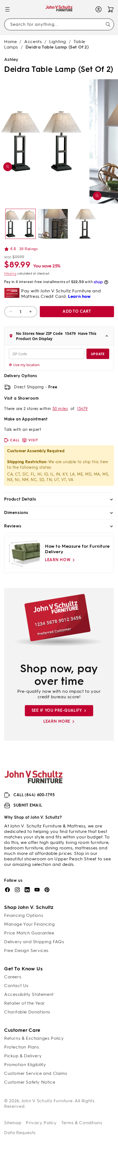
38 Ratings (28, 249)
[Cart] (110, 9)
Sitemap (12, 1122)
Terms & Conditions (81, 1122)
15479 (82, 408)
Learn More (56, 721)
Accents (33, 41)
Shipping (10, 273)
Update (98, 354)
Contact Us (16, 985)
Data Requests (20, 1132)
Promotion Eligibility (25, 1064)
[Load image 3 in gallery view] (85, 224)
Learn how (58, 560)
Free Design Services (26, 950)
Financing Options (23, 915)
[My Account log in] (98, 9)
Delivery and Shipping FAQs (34, 941)
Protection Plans (21, 1047)
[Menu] (7, 9)
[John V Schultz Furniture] (59, 9)
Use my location (26, 364)
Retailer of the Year (24, 1003)
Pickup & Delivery (23, 1055)
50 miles (60, 408)
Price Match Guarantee (29, 933)
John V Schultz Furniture (47, 1100)
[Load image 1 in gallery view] (20, 224)
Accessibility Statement (29, 994)
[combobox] (59, 24)
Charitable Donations (27, 1011)
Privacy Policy (41, 1122)
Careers (12, 976)
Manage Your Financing (29, 924)
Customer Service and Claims (35, 1073)
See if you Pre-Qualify (57, 710)
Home (10, 41)
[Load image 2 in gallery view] (53, 224)
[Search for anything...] (108, 24)
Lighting (57, 41)
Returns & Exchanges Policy (34, 1038)
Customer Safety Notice (29, 1082)
